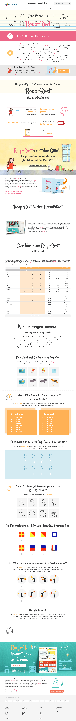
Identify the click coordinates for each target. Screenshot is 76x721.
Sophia (7, 718)
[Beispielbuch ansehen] (57, 70)
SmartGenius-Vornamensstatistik (28, 315)
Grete (40, 707)
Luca (23, 717)
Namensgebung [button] (47, 8)
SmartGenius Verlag (59, 707)
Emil (18, 427)
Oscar (50, 419)
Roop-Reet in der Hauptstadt (22, 122)
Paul (23, 709)
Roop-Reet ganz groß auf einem (46, 132)
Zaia (8, 311)
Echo (50, 427)
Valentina (9, 287)
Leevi (40, 708)
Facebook (57, 709)
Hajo (40, 715)
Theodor (19, 431)
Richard (19, 417)
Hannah (8, 289)
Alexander (24, 707)
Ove (40, 713)
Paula (19, 423)
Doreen (40, 714)
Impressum (57, 708)
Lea (8, 291)
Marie (25, 262)
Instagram (57, 711)
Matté (8, 313)
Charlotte (7, 711)
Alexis (40, 712)
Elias (23, 711)
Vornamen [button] (27, 8)
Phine (40, 711)
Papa (50, 423)
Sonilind (10, 264)
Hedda (40, 718)
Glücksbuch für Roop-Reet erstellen (38, 165)
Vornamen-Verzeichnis (12, 697)
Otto (18, 419)
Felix (23, 713)
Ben (23, 715)
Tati (14, 264)
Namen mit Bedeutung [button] (36, 8)
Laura (8, 285)
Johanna (7, 717)
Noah (23, 712)
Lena (8, 281)
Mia (8, 283)
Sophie (7, 708)
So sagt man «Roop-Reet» (47, 111)
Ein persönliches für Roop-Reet (30, 111)
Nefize (8, 298)
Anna (31, 262)
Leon (23, 714)
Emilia (28, 262)
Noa (40, 717)
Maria (6, 709)
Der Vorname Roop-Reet (47, 123)
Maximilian (24, 708)
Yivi (7, 296)
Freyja (40, 709)
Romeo (51, 417)
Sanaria (22, 264)
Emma (36, 262)
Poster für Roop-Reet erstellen (18, 665)
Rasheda (17, 264)
